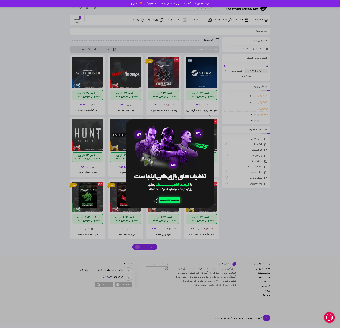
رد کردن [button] (134, 3)
